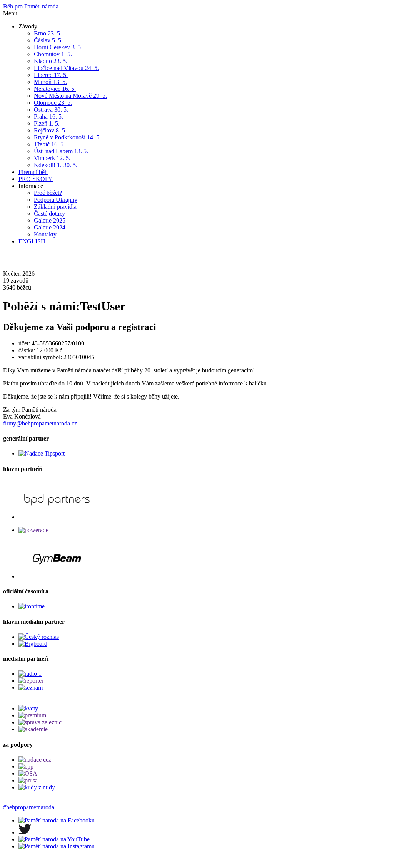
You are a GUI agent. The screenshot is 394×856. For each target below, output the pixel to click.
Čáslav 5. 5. (48, 40)
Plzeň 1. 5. (47, 123)
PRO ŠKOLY (35, 179)
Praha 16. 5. (48, 116)
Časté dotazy (49, 213)
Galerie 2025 (49, 220)
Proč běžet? (48, 192)
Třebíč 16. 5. (49, 144)
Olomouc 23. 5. (53, 102)
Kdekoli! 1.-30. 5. (55, 165)
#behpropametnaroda (28, 807)
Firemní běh (33, 172)
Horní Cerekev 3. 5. (58, 47)
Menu (10, 13)
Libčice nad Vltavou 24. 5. (66, 68)
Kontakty (45, 234)
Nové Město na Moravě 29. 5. (70, 95)
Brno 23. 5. (48, 33)
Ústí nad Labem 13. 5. (61, 151)
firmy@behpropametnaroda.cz (40, 423)
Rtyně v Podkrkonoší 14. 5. (67, 137)
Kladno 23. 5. (50, 61)
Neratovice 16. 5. (55, 88)
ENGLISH (31, 241)
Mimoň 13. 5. (50, 82)
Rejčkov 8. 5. (50, 130)
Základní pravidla (55, 206)
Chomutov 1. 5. (53, 54)
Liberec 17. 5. (51, 75)
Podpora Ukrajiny (55, 199)
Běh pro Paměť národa (30, 6)
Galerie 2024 (49, 227)
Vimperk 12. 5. (52, 158)
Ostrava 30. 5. (51, 109)
